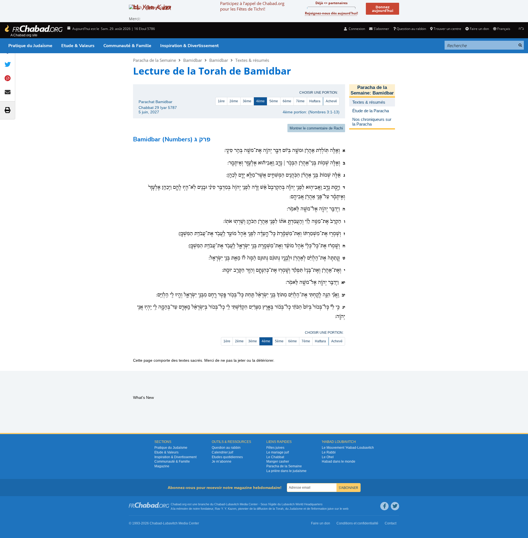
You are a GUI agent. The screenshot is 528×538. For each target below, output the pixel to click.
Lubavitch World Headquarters (302, 504)
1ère (221, 101)
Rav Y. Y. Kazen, (226, 508)
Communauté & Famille (127, 46)
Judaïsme (296, 508)
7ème (300, 101)
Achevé (331, 101)
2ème (233, 101)
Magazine (161, 466)
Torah (280, 508)
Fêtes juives (275, 448)
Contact (390, 523)
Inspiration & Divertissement (189, 46)
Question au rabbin (411, 28)
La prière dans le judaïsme (286, 471)
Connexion (356, 28)
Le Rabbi (329, 452)
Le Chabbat (275, 457)
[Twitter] (395, 506)
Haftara (314, 101)
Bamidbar (192, 60)
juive (331, 508)
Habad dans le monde (338, 461)
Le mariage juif (277, 452)
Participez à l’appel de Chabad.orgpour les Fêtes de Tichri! (252, 6)
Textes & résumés (252, 60)
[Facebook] (384, 506)
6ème (287, 101)
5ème (273, 101)
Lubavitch (232, 504)
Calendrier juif (222, 452)
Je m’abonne (221, 461)
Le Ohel (328, 457)
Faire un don (479, 28)
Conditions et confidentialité (357, 523)
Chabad (219, 504)
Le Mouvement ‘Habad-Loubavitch (348, 448)
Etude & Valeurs (78, 46)
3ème (247, 101)
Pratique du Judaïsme (30, 46)
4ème (260, 101)
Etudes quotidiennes (227, 457)
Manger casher (277, 461)
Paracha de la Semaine (154, 60)
